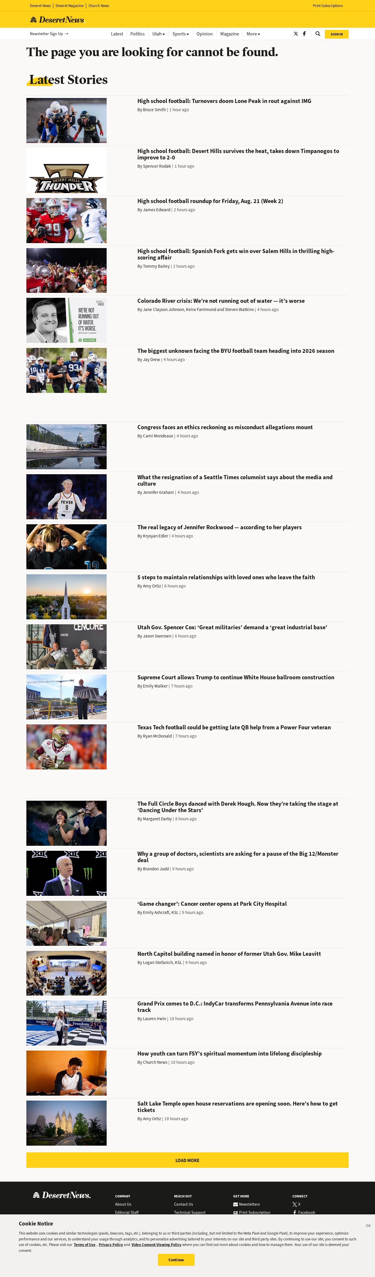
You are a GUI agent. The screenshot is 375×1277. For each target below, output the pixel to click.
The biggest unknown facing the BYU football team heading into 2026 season (235, 351)
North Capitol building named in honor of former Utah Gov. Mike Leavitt (229, 954)
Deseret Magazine (69, 5)
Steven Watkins (239, 309)
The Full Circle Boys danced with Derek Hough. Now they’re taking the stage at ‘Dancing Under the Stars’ (237, 807)
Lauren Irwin (154, 1019)
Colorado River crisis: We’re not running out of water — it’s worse (221, 301)
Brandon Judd (156, 869)
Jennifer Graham (158, 492)
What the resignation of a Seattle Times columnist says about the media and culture (235, 480)
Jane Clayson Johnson (163, 309)
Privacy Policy (111, 1244)
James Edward (156, 210)
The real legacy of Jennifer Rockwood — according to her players (219, 527)
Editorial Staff (127, 1212)
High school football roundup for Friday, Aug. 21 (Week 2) (210, 201)
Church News (98, 5)
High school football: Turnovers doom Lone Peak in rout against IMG (224, 101)
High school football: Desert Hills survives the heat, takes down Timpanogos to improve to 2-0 (238, 154)
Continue (176, 1259)
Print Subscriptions (328, 5)
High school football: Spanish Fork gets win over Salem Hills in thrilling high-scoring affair (236, 254)
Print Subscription (254, 1212)
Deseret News (40, 5)
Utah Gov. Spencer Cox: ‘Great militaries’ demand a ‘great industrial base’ (232, 627)
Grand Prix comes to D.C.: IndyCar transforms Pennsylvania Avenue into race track (235, 1007)
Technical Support (190, 1212)
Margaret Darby (157, 819)
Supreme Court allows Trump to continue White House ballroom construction (235, 677)
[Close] (368, 1226)
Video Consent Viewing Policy (156, 1244)
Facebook (306, 1212)
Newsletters (249, 1204)
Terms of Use (85, 1244)
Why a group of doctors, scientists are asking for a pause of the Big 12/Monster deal (237, 857)
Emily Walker (155, 686)
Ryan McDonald (157, 736)
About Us (123, 1204)
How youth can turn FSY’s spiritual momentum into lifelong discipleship (229, 1054)
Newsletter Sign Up (46, 34)
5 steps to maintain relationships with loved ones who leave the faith (226, 577)
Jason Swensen (157, 636)
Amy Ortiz (152, 586)
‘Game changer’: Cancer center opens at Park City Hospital (212, 904)
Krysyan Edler (155, 536)
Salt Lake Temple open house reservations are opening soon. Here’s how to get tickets (237, 1107)
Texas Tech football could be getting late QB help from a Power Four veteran (234, 727)
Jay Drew (151, 359)
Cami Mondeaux (158, 436)
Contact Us (183, 1204)
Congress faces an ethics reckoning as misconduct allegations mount (225, 427)
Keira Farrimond (201, 309)
